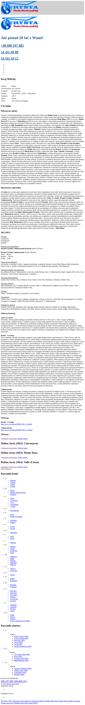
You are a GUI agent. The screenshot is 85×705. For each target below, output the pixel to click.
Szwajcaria (14, 599)
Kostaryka (13, 551)
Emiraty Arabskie (16, 516)
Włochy (13, 619)
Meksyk (13, 565)
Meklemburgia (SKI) (21, 660)
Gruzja (12, 529)
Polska (12, 579)
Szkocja (13, 597)
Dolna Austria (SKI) (21, 636)
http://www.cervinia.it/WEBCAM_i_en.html (16, 424)
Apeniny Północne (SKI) (23, 668)
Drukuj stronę (22, 439)
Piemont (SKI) (19, 674)
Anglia (12, 484)
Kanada (13, 547)
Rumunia (13, 587)
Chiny (12, 498)
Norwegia (13, 571)
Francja (12, 523)
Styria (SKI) (18, 642)
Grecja (12, 527)
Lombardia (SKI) (20, 672)
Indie (12, 537)
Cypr (12, 502)
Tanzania (13, 607)
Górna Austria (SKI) (21, 638)
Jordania (13, 543)
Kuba (12, 553)
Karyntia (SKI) (19, 640)
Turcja (12, 611)
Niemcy (13, 569)
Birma (12, 490)
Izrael (12, 539)
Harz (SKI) (18, 656)
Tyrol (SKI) (18, 644)
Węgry (12, 617)
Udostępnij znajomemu (9, 439)
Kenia (12, 549)
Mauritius (13, 563)
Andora (12, 482)
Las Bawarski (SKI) (21, 658)
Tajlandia (13, 605)
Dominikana (14, 510)
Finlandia (13, 521)
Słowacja (13, 591)
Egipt (12, 514)
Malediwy (13, 557)
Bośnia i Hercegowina (18, 492)
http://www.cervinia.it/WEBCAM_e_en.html (16, 430)
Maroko (13, 561)
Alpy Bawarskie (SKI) (22, 654)
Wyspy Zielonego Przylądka (20, 621)
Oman (12, 575)
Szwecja (13, 601)
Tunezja (13, 609)
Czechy (12, 506)
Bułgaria (13, 494)
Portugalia (13, 581)
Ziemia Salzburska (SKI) (23, 646)
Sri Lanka (13, 595)
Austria (12, 486)
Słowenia (13, 593)
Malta (12, 559)
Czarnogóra (14, 504)
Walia (12, 615)
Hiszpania (13, 533)
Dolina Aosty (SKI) (21, 670)
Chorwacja (14, 500)
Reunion (13, 585)
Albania (13, 480)
